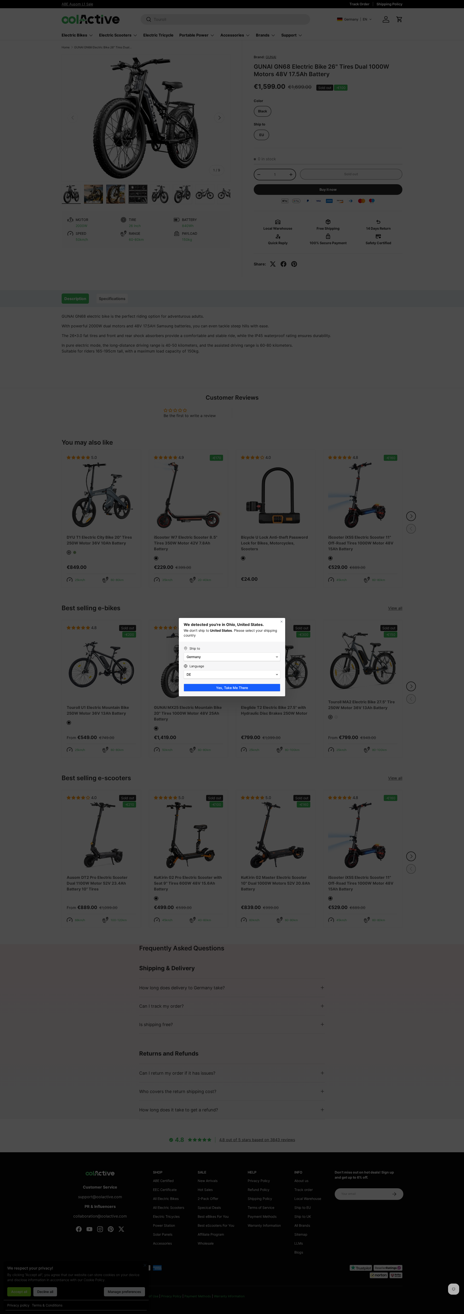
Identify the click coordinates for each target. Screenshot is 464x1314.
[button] (232, 657)
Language (196, 666)
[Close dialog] (281, 621)
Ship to (194, 648)
